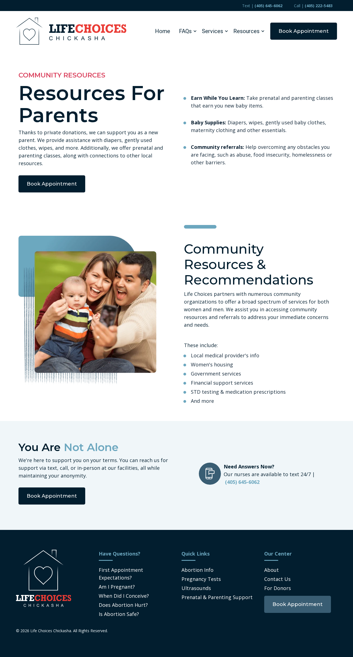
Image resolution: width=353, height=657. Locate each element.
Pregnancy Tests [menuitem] (201, 579)
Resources (246, 31)
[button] (186, 31)
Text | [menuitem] (262, 5)
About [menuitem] (271, 570)
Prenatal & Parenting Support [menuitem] (217, 597)
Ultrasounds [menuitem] (196, 588)
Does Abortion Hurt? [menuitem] (123, 605)
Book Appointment (304, 31)
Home (162, 31)
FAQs (185, 31)
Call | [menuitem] (313, 5)
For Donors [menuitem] (277, 588)
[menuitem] (297, 604)
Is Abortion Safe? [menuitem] (119, 614)
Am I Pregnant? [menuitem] (117, 586)
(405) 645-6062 (242, 482)
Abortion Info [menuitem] (197, 570)
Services (212, 31)
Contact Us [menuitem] (277, 579)
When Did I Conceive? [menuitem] (124, 595)
